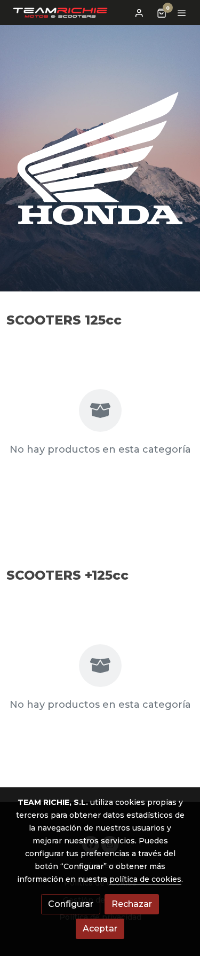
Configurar (70, 904)
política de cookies (145, 879)
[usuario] (139, 13)
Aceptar (100, 928)
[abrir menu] (181, 13)
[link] (60, 12)
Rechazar (131, 904)
